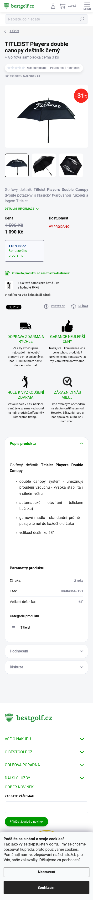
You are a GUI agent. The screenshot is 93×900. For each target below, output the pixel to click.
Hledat (82, 19)
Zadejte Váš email (20, 796)
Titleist (25, 627)
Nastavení (46, 872)
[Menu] (87, 6)
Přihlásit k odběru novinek (26, 821)
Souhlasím (46, 887)
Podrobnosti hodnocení (65, 68)
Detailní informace (19, 208)
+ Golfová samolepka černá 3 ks (38, 285)
